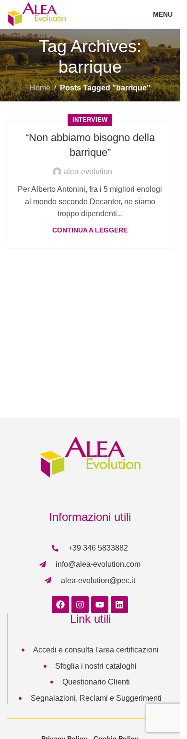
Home (40, 88)
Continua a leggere (90, 230)
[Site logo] (36, 14)
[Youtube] (99, 604)
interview (89, 119)
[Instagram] (80, 604)
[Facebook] (60, 604)
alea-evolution (88, 171)
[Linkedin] (119, 604)
